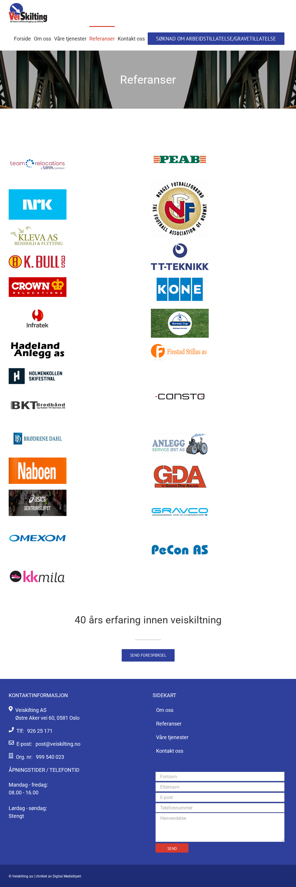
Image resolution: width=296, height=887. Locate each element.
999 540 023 (50, 757)
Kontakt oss (169, 751)
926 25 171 (40, 731)
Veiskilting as (22, 876)
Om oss (164, 710)
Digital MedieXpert (67, 876)
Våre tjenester (172, 737)
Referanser (169, 724)
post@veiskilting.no (58, 744)
